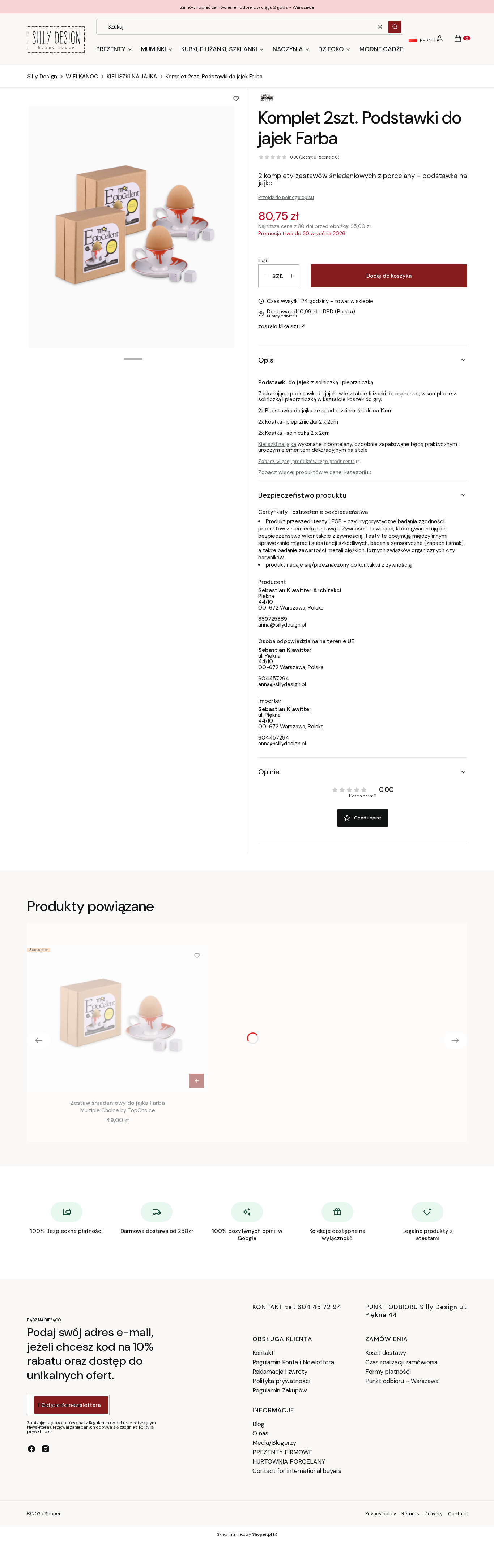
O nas (260, 1433)
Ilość (263, 261)
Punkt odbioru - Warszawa (402, 1381)
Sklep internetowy (244, 1534)
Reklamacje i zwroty (279, 1372)
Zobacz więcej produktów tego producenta (306, 461)
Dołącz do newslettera (71, 1405)
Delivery (434, 1514)
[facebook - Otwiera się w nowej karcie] (31, 1448)
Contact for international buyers (296, 1471)
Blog (258, 1424)
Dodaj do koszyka (389, 276)
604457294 (273, 678)
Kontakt (263, 1353)
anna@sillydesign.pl (282, 624)
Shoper (52, 1514)
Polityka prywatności (281, 1381)
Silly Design (42, 76)
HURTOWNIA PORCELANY (288, 1461)
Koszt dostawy (385, 1353)
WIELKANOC (82, 76)
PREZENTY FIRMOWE (282, 1452)
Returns (410, 1514)
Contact (457, 1514)
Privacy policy (380, 1514)
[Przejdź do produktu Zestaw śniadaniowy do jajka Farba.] (117, 1018)
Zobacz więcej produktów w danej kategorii (312, 472)
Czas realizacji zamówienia (401, 1362)
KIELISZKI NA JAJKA (132, 76)
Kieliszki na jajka (277, 444)
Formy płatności (388, 1372)
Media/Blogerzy (274, 1443)
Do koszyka (196, 1081)
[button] (394, 27)
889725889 (272, 619)
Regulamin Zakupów (279, 1390)
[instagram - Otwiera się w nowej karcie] (45, 1448)
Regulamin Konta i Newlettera (293, 1362)
